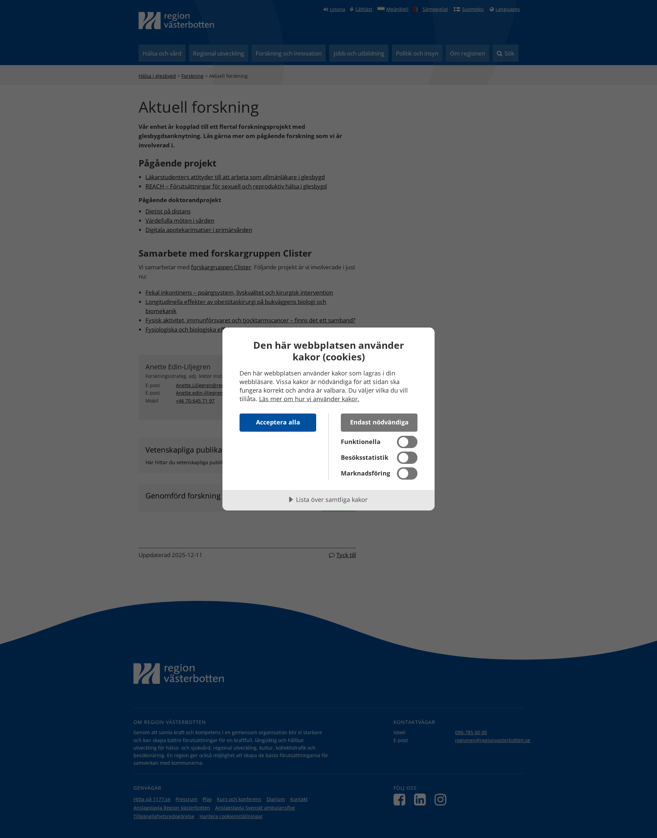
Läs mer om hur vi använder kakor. (309, 399)
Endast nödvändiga (379, 422)
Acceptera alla (278, 422)
